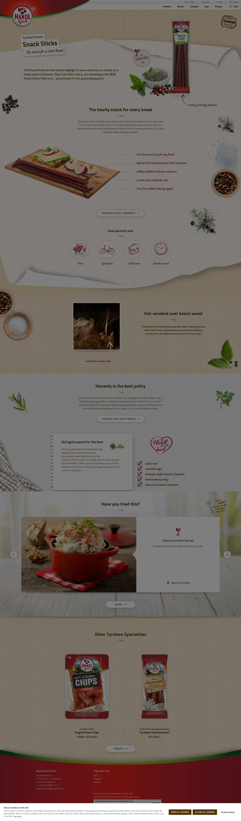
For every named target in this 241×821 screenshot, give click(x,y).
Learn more (17, 816)
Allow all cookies (205, 812)
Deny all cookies (180, 812)
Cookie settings (228, 812)
